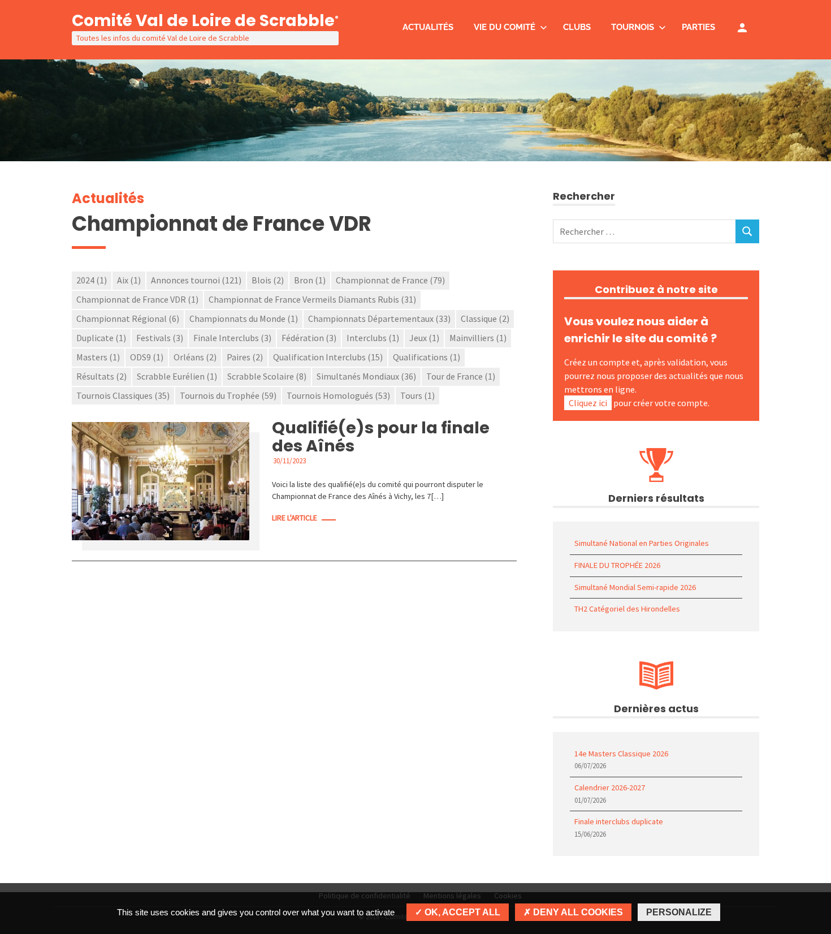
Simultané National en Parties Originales (641, 543)
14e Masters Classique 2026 (621, 753)
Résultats (101, 376)
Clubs (577, 27)
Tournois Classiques (123, 395)
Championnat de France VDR (137, 299)
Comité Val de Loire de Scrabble (205, 21)
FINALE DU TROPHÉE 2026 (617, 565)
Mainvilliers (478, 337)
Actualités (427, 27)
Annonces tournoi (196, 280)
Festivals (159, 337)
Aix (129, 280)
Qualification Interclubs (328, 357)
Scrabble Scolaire (266, 376)
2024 (91, 280)
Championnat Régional (127, 318)
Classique (485, 318)
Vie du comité (504, 27)
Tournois (632, 27)
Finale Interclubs (232, 337)
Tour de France (460, 376)
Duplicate (101, 337)
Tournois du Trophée (228, 395)
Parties (698, 27)
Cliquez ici (588, 402)
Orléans (195, 357)
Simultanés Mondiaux (366, 376)
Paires (245, 357)
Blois (268, 280)
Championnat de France (390, 280)
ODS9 (146, 357)
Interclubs (373, 337)
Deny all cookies (577, 912)
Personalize (679, 912)
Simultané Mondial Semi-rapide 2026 (635, 587)
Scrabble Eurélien (177, 376)
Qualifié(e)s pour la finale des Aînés (381, 436)
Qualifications (426, 357)
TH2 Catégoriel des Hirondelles (627, 609)
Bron (310, 280)
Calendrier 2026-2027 (609, 787)
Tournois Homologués (338, 395)
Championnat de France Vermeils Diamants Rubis (312, 299)
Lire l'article (294, 518)
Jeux (424, 337)
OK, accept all (461, 912)
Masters (98, 357)
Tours (417, 395)
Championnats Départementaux (379, 318)
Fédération (309, 337)
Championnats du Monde (243, 318)
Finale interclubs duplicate (618, 821)
